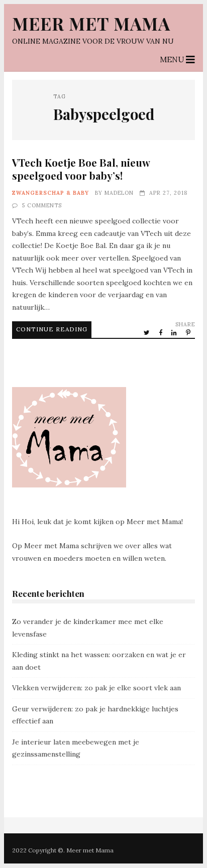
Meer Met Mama (91, 23)
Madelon (119, 192)
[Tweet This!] (147, 332)
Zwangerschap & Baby (50, 192)
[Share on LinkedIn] (174, 332)
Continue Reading (51, 329)
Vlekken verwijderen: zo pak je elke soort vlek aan (96, 687)
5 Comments (42, 205)
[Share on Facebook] (161, 332)
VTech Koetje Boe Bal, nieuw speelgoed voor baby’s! (81, 169)
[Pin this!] (189, 332)
